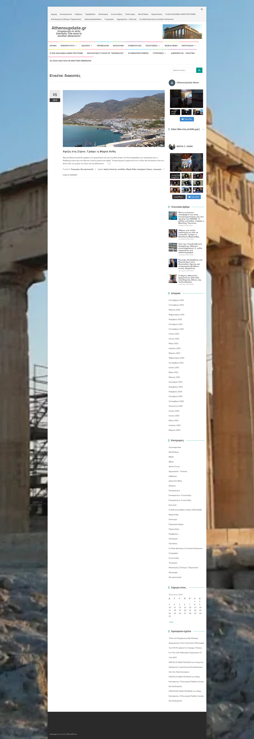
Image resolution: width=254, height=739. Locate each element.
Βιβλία (171, 457)
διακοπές (113, 169)
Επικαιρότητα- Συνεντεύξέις (180, 500)
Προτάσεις (173, 543)
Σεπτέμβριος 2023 (176, 305)
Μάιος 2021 (173, 372)
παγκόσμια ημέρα (176, 524)
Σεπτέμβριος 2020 (176, 401)
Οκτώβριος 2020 (175, 396)
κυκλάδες (121, 169)
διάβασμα (173, 476)
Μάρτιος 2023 (174, 310)
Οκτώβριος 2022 (175, 324)
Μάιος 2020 (173, 420)
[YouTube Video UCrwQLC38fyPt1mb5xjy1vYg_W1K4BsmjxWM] (186, 162)
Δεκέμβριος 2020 (176, 387)
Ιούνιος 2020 (174, 415)
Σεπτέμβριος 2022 (176, 329)
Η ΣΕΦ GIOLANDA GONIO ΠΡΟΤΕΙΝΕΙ (180, 14)
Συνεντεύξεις (116, 14)
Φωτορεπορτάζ (87, 169)
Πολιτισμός (130, 14)
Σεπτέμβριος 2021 (176, 363)
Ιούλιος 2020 (174, 411)
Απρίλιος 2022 (175, 348)
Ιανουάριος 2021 (175, 382)
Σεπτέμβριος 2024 (176, 300)
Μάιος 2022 (173, 343)
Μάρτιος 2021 (174, 377)
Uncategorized (175, 447)
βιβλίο (171, 462)
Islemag (53, 734)
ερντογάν (173, 505)
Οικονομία (173, 519)
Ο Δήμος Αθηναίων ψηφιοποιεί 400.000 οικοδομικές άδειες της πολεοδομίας (189, 279)
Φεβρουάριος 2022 (176, 358)
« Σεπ (171, 622)
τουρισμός (157, 169)
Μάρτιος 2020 (174, 430)
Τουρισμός (109, 19)
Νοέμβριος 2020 (175, 391)
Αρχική (54, 14)
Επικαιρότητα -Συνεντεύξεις (180, 495)
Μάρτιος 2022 (174, 353)
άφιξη (106, 169)
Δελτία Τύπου (174, 466)
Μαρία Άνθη (131, 169)
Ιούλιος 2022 (174, 334)
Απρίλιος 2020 (175, 425)
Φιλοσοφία (103, 14)
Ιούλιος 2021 (174, 367)
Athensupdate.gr (69, 27)
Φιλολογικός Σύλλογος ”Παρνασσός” (66, 19)
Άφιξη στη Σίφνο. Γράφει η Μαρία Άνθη (89, 151)
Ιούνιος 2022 (174, 338)
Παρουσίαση (156, 14)
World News (143, 14)
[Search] (199, 70)
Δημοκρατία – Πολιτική (126, 19)
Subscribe (188, 119)
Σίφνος (149, 169)
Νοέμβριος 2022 (175, 319)
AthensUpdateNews (93, 19)
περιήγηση (141, 169)
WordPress (72, 734)
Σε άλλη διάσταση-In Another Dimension (156, 19)
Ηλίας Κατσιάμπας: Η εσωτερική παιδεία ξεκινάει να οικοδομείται (186, 681)
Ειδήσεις (78, 14)
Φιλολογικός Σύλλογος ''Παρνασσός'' (184, 567)
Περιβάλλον (90, 14)
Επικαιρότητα (66, 14)
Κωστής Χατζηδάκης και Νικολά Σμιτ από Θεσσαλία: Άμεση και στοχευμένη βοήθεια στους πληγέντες (190, 264)
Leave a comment (70, 175)
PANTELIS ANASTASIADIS (180, 662)
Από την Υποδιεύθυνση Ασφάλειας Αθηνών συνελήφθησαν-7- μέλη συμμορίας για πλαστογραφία (190, 248)
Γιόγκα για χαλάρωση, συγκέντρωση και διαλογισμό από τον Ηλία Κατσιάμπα (186, 667)
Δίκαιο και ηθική (175, 481)
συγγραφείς (173, 553)
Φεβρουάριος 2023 (176, 314)
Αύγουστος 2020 (176, 406)
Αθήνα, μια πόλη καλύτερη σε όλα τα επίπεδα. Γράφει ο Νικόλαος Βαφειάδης (188, 233)
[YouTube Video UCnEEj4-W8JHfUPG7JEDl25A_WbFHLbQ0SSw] (186, 98)
